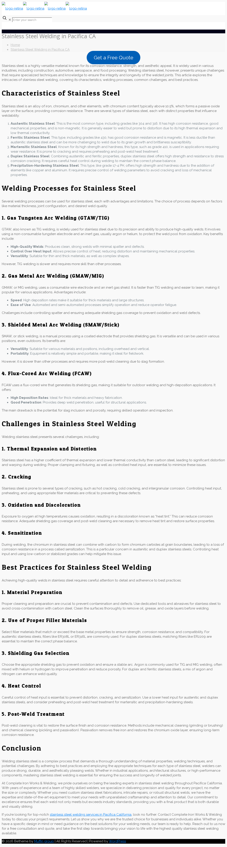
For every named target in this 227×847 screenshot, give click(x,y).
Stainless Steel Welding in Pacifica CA (40, 50)
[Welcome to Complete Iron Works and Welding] (44, 8)
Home (15, 45)
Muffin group (44, 841)
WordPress (117, 841)
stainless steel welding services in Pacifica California (90, 815)
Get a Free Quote (113, 57)
